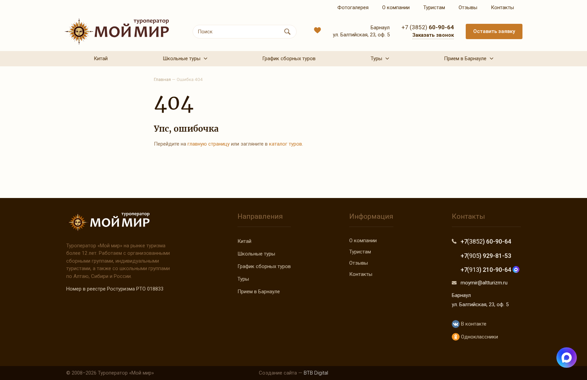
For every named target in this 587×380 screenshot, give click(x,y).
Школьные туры (256, 254)
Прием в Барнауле (258, 291)
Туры (243, 279)
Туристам (360, 252)
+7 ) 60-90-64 (486, 241)
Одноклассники (479, 337)
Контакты (360, 274)
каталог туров (285, 144)
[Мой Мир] (117, 31)
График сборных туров (264, 266)
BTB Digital (316, 373)
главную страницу (209, 144)
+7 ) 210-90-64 (487, 269)
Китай (244, 241)
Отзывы (358, 263)
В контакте (473, 324)
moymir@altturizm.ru (484, 283)
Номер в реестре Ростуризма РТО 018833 (114, 289)
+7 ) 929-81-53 (486, 255)
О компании (363, 240)
